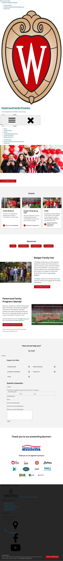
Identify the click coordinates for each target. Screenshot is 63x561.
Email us (6, 531)
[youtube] (15, 552)
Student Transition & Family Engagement (14, 7)
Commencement (36, 246)
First (21, 393)
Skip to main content (5, 1)
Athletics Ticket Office (9, 505)
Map (5, 529)
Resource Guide (8, 130)
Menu (1, 124)
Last (35, 393)
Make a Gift (7, 8)
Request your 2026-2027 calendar (12, 324)
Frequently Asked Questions (11, 133)
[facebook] (15, 542)
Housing (13, 246)
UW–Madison (9, 2)
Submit (8, 421)
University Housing (8, 510)
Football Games (23, 246)
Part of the (29, 497)
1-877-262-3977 (12, 532)
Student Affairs (8, 5)
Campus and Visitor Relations (11, 506)
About (5, 128)
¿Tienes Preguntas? (9, 135)
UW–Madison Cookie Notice (26, 558)
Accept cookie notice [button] (52, 556)
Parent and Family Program (15, 107)
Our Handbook (48, 246)
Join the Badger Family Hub (8, 181)
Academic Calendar (8, 503)
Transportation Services (10, 508)
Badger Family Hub (8, 137)
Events (5, 132)
